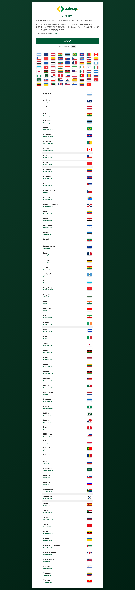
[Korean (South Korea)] (67, 79)
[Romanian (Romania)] (89, 75)
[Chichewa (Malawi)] (67, 71)
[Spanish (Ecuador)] (96, 58)
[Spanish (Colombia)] (53, 58)
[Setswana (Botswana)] (67, 54)
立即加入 (67, 41)
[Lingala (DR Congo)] (82, 58)
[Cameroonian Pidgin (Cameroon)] (89, 54)
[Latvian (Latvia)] (53, 71)
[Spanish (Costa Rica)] (60, 58)
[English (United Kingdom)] (60, 84)
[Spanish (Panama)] (53, 75)
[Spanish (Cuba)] (67, 58)
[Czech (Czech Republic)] (74, 58)
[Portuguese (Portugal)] (82, 75)
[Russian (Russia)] (96, 75)
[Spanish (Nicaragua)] (96, 71)
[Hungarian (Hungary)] (53, 67)
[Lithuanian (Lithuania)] (60, 71)
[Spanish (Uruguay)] (74, 84)
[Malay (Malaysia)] (74, 71)
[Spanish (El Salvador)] (46, 62)
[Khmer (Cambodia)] (82, 54)
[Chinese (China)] (46, 58)
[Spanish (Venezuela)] (82, 84)
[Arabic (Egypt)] (39, 62)
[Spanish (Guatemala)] (96, 62)
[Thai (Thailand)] (89, 79)
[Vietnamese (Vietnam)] (89, 84)
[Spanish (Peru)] (60, 75)
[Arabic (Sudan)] (82, 79)
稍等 (73, 46)
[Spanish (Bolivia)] (60, 54)
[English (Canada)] (96, 54)
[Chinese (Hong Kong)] (46, 67)
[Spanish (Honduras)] (39, 67)
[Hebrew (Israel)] (89, 67)
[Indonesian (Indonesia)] (67, 67)
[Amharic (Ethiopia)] (60, 62)
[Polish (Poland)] (74, 75)
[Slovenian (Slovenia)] (53, 79)
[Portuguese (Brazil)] (75, 54)
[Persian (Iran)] (74, 67)
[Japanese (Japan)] (39, 71)
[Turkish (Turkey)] (96, 79)
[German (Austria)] (53, 54)
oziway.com (56, 33)
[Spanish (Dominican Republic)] (89, 58)
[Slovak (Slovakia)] (46, 79)
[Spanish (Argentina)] (39, 54)
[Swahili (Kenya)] (46, 71)
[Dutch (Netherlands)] (89, 71)
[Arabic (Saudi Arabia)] (39, 79)
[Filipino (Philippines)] (67, 75)
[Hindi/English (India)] (60, 67)
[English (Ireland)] (82, 67)
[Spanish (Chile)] (39, 58)
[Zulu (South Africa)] (60, 79)
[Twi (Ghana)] (89, 62)
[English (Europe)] (67, 62)
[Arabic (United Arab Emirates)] (53, 84)
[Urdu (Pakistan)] (46, 75)
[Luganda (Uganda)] (39, 84)
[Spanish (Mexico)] (82, 71)
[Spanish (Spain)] (74, 79)
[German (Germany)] (82, 62)
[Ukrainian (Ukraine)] (46, 84)
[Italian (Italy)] (96, 67)
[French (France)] (74, 62)
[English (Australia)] (46, 54)
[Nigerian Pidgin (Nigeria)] (39, 75)
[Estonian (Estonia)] (53, 62)
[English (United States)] (67, 84)
